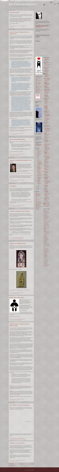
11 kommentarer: (22, 237)
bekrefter (22, 396)
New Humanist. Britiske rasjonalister (38, 87)
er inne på (14, 141)
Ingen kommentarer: (22, 154)
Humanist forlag (45, 223)
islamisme (16, 134)
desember (38, 150)
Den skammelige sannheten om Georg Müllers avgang (39, 178)
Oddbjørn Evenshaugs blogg (46, 83)
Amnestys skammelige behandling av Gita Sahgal (39, 167)
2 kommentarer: (22, 133)
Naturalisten (21, 456)
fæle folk (13, 155)
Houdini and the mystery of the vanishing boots (47, 64)
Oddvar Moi (11, 388)
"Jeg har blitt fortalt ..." (46, 87)
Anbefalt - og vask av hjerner (17, 443)
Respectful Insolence (47, 203)
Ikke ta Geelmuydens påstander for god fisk (46, 119)
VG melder (15, 391)
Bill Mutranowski (46, 211)
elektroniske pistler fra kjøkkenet (47, 177)
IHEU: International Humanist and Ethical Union (38, 84)
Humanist (45, 222)
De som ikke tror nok (46, 169)
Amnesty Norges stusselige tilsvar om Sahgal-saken (39, 163)
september (38, 154)
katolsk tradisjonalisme (46, 249)
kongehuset (45, 250)
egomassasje (45, 238)
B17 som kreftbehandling (46, 195)
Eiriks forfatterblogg (47, 114)
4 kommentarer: (22, 292)
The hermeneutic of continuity (47, 99)
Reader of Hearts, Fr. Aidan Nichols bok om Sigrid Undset (47, 76)
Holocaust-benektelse (46, 221)
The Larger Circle (46, 68)
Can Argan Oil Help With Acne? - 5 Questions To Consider (47, 149)
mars (38, 185)
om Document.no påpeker (15, 68)
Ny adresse (45, 188)
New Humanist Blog (47, 125)
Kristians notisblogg (38, 201)
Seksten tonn (46, 71)
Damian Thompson (38, 195)
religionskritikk (45, 259)
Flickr (17, 269)
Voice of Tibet (37, 208)
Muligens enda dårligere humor (18, 243)
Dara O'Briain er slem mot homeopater (20, 405)
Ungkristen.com (37, 207)
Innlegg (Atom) (14, 465)
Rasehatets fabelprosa (47, 112)
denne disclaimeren (38, 27)
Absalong (45, 210)
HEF (44, 220)
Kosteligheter (13, 186)
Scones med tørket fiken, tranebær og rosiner (46, 162)
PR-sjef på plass (46, 191)
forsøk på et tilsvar (23, 54)
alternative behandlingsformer (46, 231)
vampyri (45, 263)
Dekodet (45, 133)
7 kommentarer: (22, 205)
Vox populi (45, 185)
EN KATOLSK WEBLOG (46, 74)
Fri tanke (45, 219)
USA (44, 230)
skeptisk (40, 29)
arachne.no (45, 174)
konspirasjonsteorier (46, 251)
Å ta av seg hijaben (46, 145)
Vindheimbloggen (46, 70)
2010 (37, 149)
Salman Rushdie (15, 118)
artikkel (17, 387)
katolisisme (17, 293)
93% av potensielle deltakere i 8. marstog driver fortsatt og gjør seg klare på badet (46, 130)
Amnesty (13, 134)
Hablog (36, 198)
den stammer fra (25, 303)
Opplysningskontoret (47, 128)
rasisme (45, 258)
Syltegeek (45, 171)
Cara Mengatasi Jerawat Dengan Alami (47, 96)
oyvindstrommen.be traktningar (47, 111)
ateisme (45, 235)
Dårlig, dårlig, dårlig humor (17, 297)
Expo (36, 197)
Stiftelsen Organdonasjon (39, 206)
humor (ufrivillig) (18, 206)
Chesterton (45, 214)
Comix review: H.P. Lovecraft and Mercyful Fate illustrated (47, 182)
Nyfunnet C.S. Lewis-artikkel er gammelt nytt (47, 134)
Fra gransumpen (46, 206)
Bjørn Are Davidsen (46, 212)
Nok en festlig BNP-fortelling (17, 139)
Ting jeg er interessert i (46, 86)
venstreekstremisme (46, 264)
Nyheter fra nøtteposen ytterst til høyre (20, 211)
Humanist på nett (46, 224)
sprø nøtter (21, 238)
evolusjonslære (14, 206)
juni (37, 157)
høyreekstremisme (17, 155)
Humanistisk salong (46, 225)
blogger (44, 236)
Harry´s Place (37, 199)
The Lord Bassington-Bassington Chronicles (46, 106)
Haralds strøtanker (46, 78)
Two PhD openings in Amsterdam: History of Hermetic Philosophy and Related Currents (47, 158)
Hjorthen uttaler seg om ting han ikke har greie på (47, 90)
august (38, 155)
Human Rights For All (27, 75)
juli (37, 156)
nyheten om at (12, 215)
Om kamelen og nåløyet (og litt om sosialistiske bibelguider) (47, 80)
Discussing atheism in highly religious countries (47, 142)
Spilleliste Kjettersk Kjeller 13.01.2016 (46, 166)
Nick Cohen (21, 95)
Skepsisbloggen (46, 118)
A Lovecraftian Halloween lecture (46, 108)
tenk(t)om (45, 168)
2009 (37, 186)
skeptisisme (45, 260)
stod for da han (25, 338)
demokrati (45, 237)
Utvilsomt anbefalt (14, 12)
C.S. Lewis (45, 213)
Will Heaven (37, 209)
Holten (36, 200)
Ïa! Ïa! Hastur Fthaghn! (46, 152)
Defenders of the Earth (47, 126)
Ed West (37, 196)
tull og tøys (45, 262)
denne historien (30, 141)
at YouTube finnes (29, 201)
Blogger (33, 470)
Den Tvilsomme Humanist (22, 4)
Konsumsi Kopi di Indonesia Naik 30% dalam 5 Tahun (46, 92)
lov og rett (45, 252)
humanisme (45, 241)
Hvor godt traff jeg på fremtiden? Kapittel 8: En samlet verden (46, 116)
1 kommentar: (22, 438)
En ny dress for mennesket (46, 178)
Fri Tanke (45, 136)
